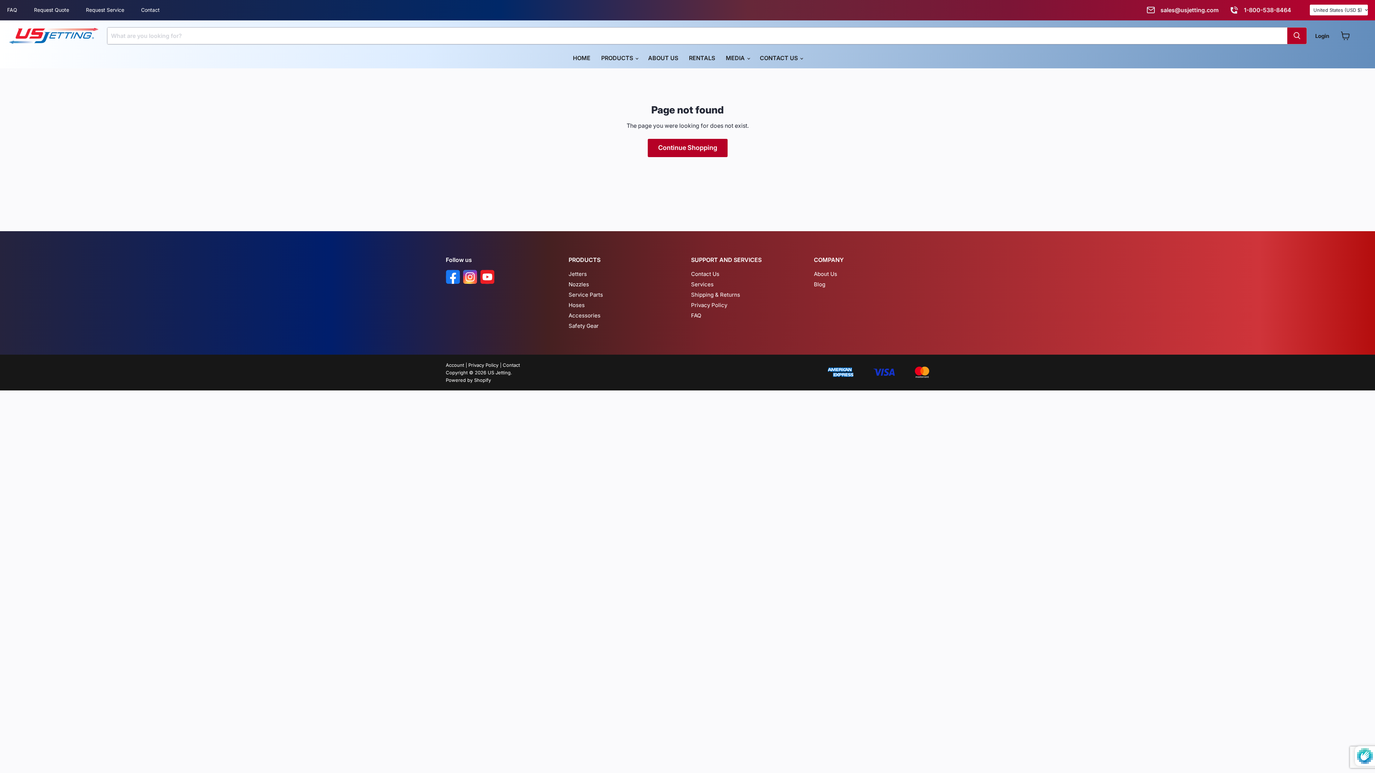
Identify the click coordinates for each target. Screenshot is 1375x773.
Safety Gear (584, 325)
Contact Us (779, 58)
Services (702, 284)
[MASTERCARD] (922, 372)
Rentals (702, 58)
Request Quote (51, 10)
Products (618, 58)
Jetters (578, 274)
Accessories (584, 315)
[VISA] (884, 372)
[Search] (1297, 36)
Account (455, 365)
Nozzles (579, 284)
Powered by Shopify (468, 380)
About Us (663, 58)
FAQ (12, 10)
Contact (150, 10)
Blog (819, 284)
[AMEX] (840, 373)
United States (1337, 10)
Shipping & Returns (715, 294)
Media (736, 58)
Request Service (105, 10)
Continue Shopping (687, 147)
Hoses (577, 305)
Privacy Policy (709, 305)
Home (581, 58)
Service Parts (586, 294)
